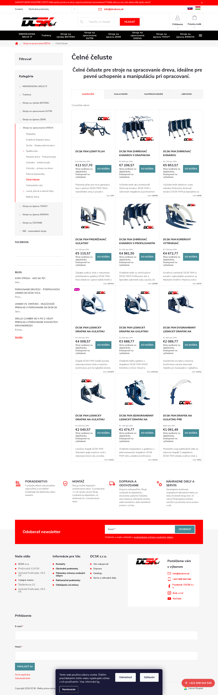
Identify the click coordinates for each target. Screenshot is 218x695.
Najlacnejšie (121, 94)
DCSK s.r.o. (23, 564)
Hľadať (129, 22)
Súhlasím (149, 677)
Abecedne (186, 94)
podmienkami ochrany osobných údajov (153, 537)
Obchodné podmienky (39, 9)
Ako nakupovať (100, 564)
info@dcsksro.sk (181, 573)
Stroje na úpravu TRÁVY (35, 206)
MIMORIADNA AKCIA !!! (35, 86)
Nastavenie (68, 689)
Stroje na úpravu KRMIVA (36, 214)
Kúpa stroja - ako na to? (30, 278)
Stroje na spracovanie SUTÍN (37, 111)
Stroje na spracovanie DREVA (38, 127)
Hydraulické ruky (34, 185)
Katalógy (97, 573)
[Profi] (93, 304)
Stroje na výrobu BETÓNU (36, 102)
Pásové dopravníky (35, 174)
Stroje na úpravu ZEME (34, 119)
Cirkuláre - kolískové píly (38, 162)
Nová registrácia (22, 674)
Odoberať (185, 529)
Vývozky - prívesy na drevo (39, 168)
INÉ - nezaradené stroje (34, 231)
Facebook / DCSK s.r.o (183, 586)
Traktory (27, 94)
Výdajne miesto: (26, 580)
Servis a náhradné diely (104, 578)
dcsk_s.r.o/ (178, 593)
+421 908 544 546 (182, 579)
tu (98, 682)
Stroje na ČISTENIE (32, 222)
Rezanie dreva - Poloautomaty (41, 156)
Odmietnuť (125, 677)
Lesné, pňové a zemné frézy (40, 191)
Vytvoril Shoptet (195, 688)
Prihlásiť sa (25, 666)
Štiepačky (31, 134)
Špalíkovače (32, 151)
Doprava (97, 568)
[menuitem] (27, 35)
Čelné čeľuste (32, 179)
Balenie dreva (32, 196)
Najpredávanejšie (153, 94)
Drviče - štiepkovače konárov (40, 145)
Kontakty (19, 9)
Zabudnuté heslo (22, 678)
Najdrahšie (88, 94)
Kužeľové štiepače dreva (38, 139)
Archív (19, 337)
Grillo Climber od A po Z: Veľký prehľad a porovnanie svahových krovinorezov (36, 322)
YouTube (177, 598)
